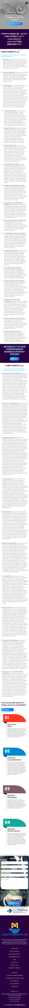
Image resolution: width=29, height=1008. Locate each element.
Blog (15, 959)
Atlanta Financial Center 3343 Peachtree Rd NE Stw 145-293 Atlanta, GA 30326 (14, 994)
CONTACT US (15, 962)
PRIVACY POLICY (15, 965)
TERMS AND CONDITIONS (15, 968)
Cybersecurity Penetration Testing (15, 978)
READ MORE (14, 358)
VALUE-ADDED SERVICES (15, 954)
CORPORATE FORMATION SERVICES (15, 975)
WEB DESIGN (15, 986)
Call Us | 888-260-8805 (14, 24)
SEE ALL (7, 709)
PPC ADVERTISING (15, 983)
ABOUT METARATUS (15, 951)
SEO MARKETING (15, 981)
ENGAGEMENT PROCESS (15, 957)
